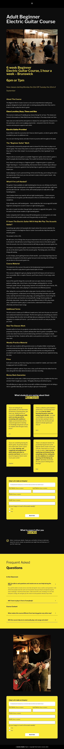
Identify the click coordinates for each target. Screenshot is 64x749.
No (12, 511)
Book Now (32, 515)
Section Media (20, 747)
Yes (12, 509)
